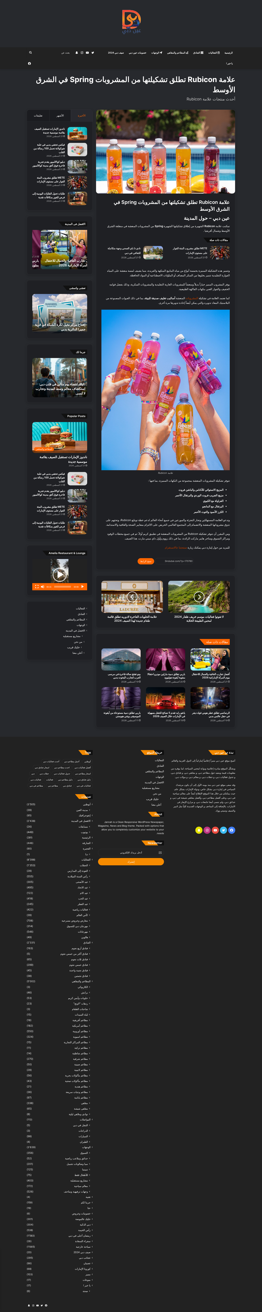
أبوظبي (87, 761)
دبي (33, 773)
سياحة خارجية (83, 1246)
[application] (59, 574)
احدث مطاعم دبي (62, 767)
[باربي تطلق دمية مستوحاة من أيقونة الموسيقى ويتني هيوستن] (121, 698)
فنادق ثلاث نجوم (79, 959)
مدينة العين (82, 809)
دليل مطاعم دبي (65, 779)
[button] (60, 575)
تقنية (88, 1197)
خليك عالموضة (83, 1219)
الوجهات (155, 52)
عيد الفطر (83, 903)
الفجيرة (87, 848)
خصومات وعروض (81, 1213)
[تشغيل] (82, 586)
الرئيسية (229, 52)
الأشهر (60, 115)
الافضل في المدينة (75, 630)
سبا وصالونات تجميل (77, 1163)
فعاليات (49, 779)
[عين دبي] (131, 23)
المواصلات (85, 1119)
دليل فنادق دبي (84, 779)
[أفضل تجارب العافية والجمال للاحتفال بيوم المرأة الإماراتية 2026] (210, 659)
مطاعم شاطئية (80, 1053)
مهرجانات (83, 931)
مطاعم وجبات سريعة (77, 1091)
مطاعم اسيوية (80, 1036)
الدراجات (83, 1130)
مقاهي (84, 1103)
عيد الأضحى (82, 881)
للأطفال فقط (81, 1174)
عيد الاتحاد (83, 887)
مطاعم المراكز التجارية (76, 1042)
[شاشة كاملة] (37, 586)
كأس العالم (82, 915)
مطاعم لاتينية (81, 1069)
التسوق (84, 1152)
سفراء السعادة (83, 1241)
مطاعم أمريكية (80, 1025)
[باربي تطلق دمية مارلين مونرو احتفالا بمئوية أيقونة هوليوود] (165, 659)
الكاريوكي (83, 986)
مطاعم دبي (53, 785)
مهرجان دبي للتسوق (77, 926)
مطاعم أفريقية (80, 1020)
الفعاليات (213, 52)
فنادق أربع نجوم (80, 948)
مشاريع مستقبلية (72, 636)
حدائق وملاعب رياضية (76, 1158)
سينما (85, 1169)
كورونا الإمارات (83, 1268)
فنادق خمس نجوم (78, 964)
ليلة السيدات (81, 1014)
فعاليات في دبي (84, 785)
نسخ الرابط (145, 561)
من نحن (78, 641)
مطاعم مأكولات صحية (76, 1080)
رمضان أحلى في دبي (79, 1235)
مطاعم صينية (81, 1064)
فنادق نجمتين (81, 975)
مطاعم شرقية (80, 1058)
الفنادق (197, 52)
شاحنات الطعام (80, 1009)
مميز (88, 1274)
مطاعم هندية (81, 1086)
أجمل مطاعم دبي (71, 761)
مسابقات (83, 826)
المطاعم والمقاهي (176, 52)
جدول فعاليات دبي (62, 773)
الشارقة (86, 843)
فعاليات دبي (35, 779)
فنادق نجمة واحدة (79, 970)
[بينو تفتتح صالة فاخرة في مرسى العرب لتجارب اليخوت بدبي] (121, 659)
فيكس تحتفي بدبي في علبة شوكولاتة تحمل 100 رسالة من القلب (49, 148)
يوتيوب (84, 832)
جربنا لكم (86, 1202)
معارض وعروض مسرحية (75, 920)
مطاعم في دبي (36, 785)
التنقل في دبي (80, 1125)
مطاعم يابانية (81, 1097)
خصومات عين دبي (137, 52)
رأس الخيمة (84, 1230)
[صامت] (42, 586)
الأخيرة (82, 115)
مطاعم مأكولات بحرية (76, 1075)
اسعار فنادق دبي (42, 767)
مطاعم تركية (81, 1047)
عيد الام (84, 892)
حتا (89, 1208)
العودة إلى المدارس (78, 870)
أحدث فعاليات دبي (51, 761)
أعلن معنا (77, 652)
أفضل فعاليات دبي (83, 767)
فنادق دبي (67, 785)
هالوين (84, 937)
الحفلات (84, 865)
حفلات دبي (44, 773)
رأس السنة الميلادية (78, 876)
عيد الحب (83, 898)
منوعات (87, 1279)
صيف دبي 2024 (116, 52)
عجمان (87, 1263)
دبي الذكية (85, 1224)
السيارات (83, 1136)
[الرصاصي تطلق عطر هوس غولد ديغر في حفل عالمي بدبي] (210, 698)
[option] (59, 249)
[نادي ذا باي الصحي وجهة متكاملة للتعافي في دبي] (153, 252)
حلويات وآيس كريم (78, 997)
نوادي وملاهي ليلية (78, 1114)
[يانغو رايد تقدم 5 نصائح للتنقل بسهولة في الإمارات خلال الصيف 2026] (165, 698)
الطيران (84, 1141)
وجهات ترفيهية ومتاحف (76, 1191)
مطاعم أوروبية (80, 1031)
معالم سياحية (81, 1185)
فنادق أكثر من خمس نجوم (74, 953)
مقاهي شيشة (81, 1108)
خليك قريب (73, 647)
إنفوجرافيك (85, 815)
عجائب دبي (85, 1257)
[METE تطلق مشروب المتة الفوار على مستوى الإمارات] (220, 252)
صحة (85, 1291)
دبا (86, 854)
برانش (84, 992)
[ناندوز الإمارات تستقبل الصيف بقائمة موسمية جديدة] (77, 133)
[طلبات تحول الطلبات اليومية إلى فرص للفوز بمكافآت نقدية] (77, 198)
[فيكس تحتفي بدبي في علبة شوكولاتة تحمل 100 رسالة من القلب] (77, 149)
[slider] (62, 587)
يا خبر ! (229, 63)
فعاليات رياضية (80, 909)
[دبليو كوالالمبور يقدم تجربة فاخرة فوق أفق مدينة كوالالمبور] (77, 166)
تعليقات (38, 115)
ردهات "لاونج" (80, 1003)
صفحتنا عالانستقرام (175, 547)
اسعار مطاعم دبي (83, 773)
